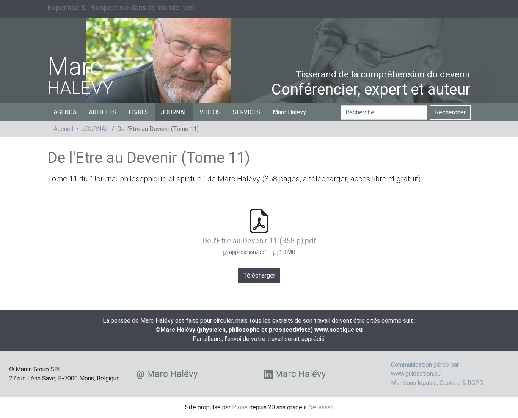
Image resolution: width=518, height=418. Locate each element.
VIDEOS (210, 112)
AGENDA (65, 112)
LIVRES (139, 112)
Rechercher (450, 112)
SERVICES (247, 112)
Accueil (63, 128)
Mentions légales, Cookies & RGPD (437, 382)
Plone (240, 407)
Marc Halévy (289, 112)
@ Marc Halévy (167, 374)
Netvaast (320, 407)
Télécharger (259, 275)
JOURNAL (174, 112)
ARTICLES (102, 112)
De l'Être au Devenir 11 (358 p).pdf (259, 240)
